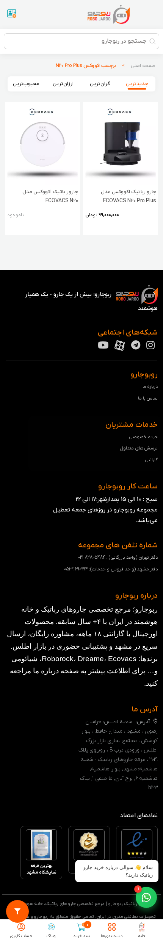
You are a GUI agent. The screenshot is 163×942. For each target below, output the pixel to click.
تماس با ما (148, 398)
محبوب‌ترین (26, 84)
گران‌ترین (100, 84)
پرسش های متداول (139, 448)
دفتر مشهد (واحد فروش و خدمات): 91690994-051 (111, 569)
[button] (146, 897)
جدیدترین (137, 84)
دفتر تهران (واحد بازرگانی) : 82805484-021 (118, 557)
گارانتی (151, 460)
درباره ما (150, 386)
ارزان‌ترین (63, 84)
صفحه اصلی (143, 65)
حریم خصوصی (143, 437)
